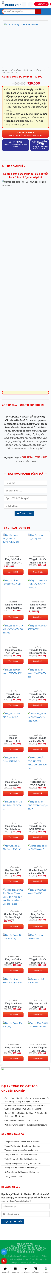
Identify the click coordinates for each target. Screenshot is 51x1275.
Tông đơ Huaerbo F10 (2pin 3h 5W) (13, 739)
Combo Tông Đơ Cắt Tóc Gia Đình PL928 (38, 1049)
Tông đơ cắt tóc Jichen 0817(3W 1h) (13, 783)
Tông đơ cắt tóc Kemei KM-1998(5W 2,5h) (37, 695)
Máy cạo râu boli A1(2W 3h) (38, 1005)
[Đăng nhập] (24, 4)
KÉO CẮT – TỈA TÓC (35, 1250)
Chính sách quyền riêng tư (27, 1262)
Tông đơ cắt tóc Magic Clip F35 (37, 561)
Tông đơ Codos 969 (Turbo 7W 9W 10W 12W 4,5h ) (38, 606)
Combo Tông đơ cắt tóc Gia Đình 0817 (38, 871)
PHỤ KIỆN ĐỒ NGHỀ (26, 1252)
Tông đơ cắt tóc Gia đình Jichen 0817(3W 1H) (13, 827)
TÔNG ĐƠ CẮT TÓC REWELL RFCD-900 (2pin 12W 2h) (38, 783)
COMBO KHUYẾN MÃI (37, 1248)
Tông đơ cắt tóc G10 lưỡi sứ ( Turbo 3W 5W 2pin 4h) (13, 651)
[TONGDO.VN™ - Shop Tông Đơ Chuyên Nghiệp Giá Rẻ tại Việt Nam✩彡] (12, 4)
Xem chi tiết (13, 571)
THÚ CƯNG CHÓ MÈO (16, 1250)
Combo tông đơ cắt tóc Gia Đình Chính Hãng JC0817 (38, 739)
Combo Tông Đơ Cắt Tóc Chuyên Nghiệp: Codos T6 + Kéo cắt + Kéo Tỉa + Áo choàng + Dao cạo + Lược (13, 915)
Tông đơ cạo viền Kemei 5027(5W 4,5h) (13, 695)
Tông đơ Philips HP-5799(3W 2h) (38, 651)
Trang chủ (7, 70)
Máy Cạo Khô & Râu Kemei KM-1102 (13, 871)
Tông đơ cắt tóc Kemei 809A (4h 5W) (13, 1005)
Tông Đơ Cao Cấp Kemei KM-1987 (38, 915)
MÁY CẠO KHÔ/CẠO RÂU (15, 1248)
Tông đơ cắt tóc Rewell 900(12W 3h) (13, 606)
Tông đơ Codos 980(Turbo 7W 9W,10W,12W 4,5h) (13, 561)
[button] (4, 3)
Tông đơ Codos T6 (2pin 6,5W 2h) (13, 961)
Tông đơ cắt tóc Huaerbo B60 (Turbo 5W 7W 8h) (37, 961)
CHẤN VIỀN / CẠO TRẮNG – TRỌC (25, 1246)
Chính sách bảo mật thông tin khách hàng (22, 1256)
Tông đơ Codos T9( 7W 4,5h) (13, 1049)
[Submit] (38, 11)
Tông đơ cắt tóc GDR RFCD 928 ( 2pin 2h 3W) (38, 827)
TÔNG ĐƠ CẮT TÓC (24, 70)
